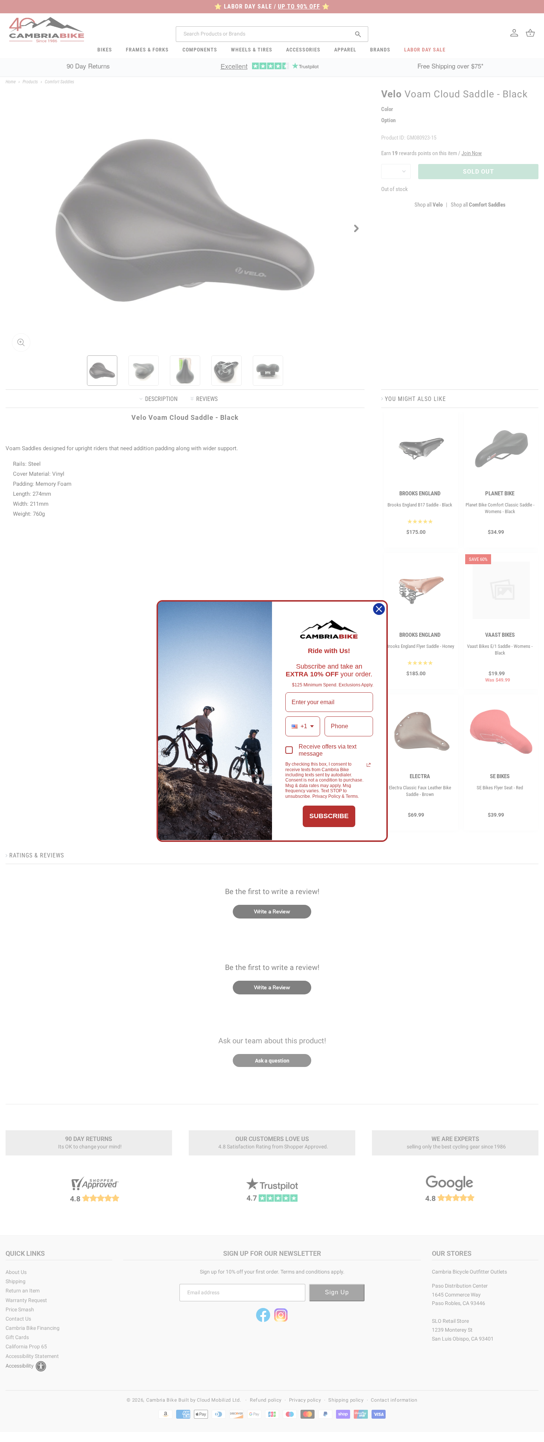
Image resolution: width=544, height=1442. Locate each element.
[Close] (379, 609)
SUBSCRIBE (329, 816)
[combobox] (302, 726)
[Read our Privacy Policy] (368, 764)
